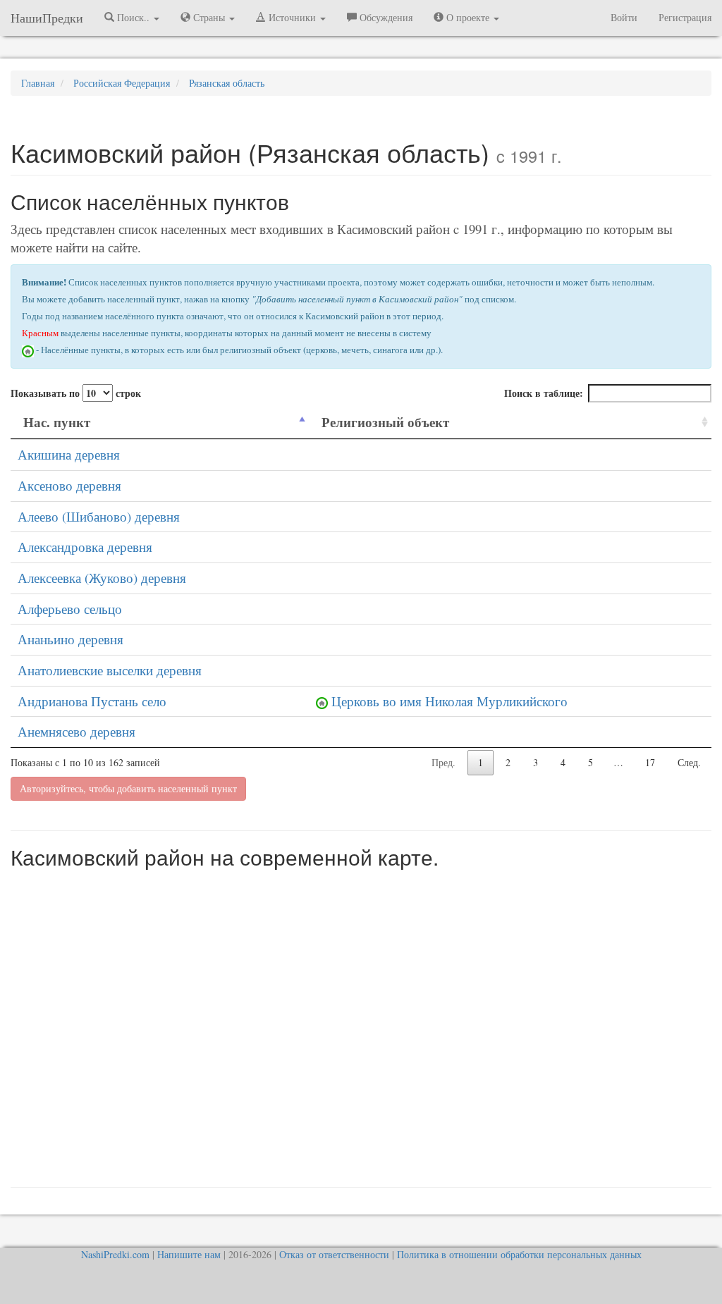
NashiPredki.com (115, 1254)
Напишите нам (189, 1254)
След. (689, 762)
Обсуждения (384, 17)
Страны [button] (209, 17)
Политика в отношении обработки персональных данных (519, 1254)
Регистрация (685, 17)
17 (650, 762)
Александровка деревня (85, 546)
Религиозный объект (385, 421)
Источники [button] (292, 17)
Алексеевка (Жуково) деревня (102, 577)
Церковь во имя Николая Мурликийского (449, 701)
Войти (624, 17)
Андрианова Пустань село (92, 701)
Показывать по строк (76, 393)
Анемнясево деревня (76, 731)
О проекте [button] (467, 17)
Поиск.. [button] (133, 17)
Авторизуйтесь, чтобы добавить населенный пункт (128, 788)
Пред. (443, 762)
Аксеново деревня (69, 485)
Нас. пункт (56, 421)
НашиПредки (47, 17)
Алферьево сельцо (70, 608)
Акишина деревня (69, 454)
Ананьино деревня (70, 639)
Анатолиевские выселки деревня (110, 670)
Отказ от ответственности (334, 1254)
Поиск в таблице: (543, 393)
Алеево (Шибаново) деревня (99, 516)
